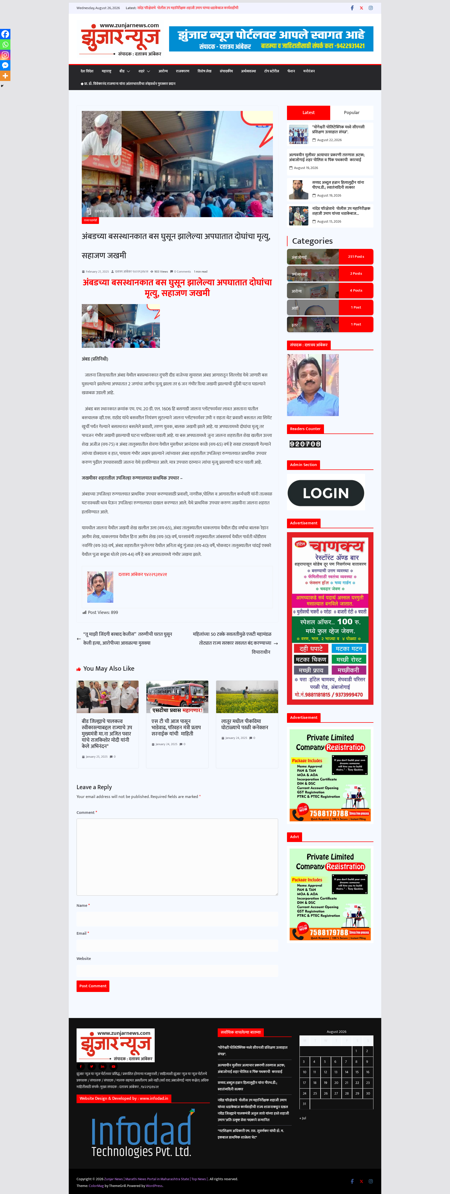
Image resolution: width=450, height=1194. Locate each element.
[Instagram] (5, 55)
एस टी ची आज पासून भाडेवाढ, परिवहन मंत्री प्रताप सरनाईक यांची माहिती (176, 727)
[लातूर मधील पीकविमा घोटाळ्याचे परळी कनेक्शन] (247, 685)
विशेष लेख (204, 71)
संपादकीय (226, 71)
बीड (122, 71)
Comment (87, 812)
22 (357, 1083)
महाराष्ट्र (106, 71)
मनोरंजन (309, 71)
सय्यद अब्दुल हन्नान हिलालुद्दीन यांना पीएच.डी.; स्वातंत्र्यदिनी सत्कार (338, 185)
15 (357, 1072)
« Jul (302, 1118)
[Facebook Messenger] (5, 65)
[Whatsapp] (5, 44)
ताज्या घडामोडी (90, 220)
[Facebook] (5, 34)
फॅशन (291, 71)
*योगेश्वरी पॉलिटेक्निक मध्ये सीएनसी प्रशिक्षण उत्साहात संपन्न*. (338, 130)
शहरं (142, 71)
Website (84, 958)
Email (83, 933)
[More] (5, 76)
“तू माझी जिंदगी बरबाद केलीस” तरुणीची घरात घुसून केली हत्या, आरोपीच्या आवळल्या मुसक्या (127, 639)
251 (356, 256)
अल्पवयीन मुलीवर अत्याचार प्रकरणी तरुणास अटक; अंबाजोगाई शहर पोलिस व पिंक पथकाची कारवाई (327, 157)
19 (325, 1083)
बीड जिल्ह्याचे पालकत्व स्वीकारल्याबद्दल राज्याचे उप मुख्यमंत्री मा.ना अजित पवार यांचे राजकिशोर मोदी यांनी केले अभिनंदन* (107, 734)
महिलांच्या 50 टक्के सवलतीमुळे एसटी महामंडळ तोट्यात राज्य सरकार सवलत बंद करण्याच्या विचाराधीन (232, 643)
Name (83, 905)
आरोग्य (163, 71)
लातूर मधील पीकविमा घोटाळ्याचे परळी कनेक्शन (244, 724)
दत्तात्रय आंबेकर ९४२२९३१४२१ (131, 271)
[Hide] (2, 86)
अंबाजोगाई (299, 257)
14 (346, 1072)
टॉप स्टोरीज (271, 71)
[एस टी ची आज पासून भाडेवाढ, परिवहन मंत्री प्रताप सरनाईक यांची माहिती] (177, 685)
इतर (295, 325)
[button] (127, 71)
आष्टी (295, 308)
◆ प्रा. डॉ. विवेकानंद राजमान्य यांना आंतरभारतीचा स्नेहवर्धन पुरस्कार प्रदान (128, 84)
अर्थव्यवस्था (248, 71)
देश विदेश (87, 71)
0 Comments (182, 271)
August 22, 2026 (329, 140)
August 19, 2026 (306, 168)
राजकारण (182, 71)
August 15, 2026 (329, 221)
